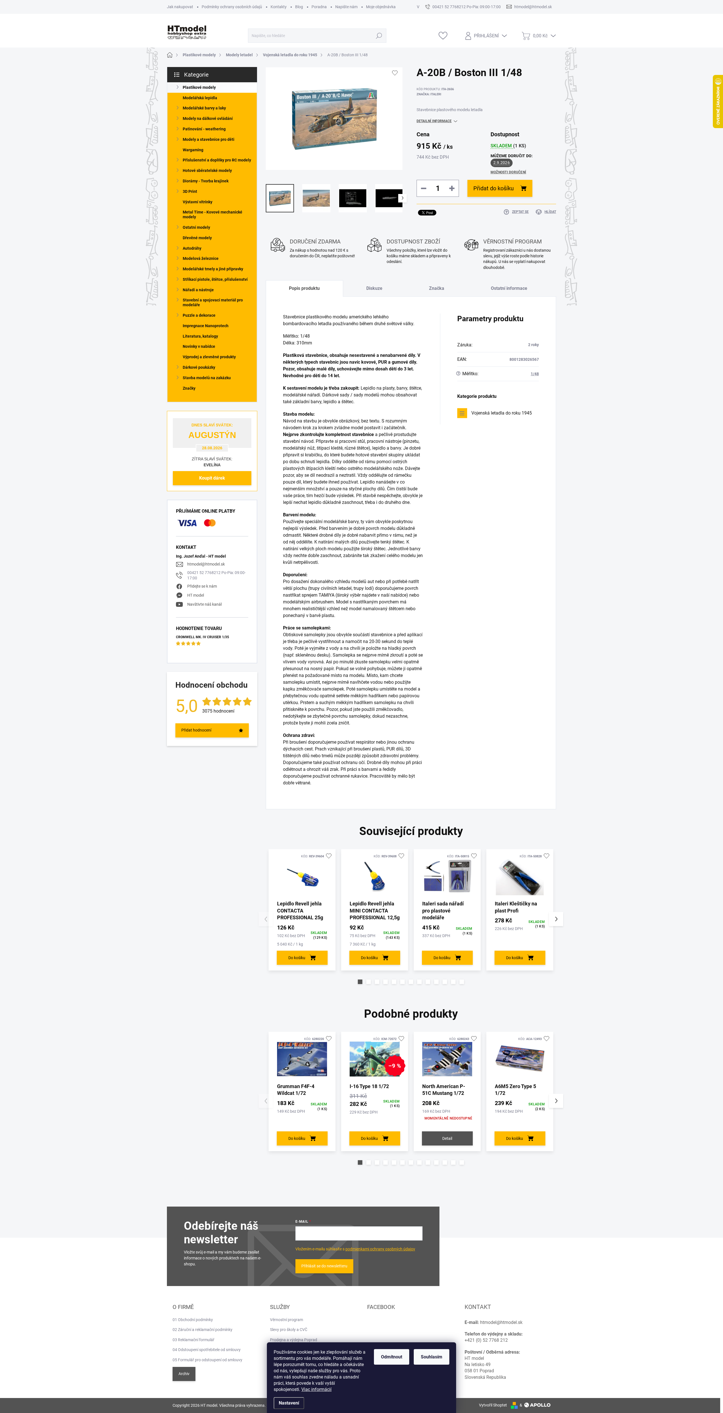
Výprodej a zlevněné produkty (209, 357)
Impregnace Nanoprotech (205, 325)
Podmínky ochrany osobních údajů (232, 7)
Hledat (379, 35)
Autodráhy (192, 248)
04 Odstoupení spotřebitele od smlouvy (207, 1349)
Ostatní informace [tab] (509, 288)
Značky (189, 388)
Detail (447, 1138)
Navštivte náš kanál (204, 604)
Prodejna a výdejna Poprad (293, 1340)
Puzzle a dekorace (199, 315)
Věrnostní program (286, 1319)
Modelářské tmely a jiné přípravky (213, 269)
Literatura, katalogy (200, 336)
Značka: (429, 94)
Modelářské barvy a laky (204, 108)
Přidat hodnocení (196, 730)
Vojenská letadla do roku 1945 (501, 413)
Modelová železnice (201, 258)
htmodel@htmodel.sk (206, 564)
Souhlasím (431, 1357)
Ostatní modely (196, 227)
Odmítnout (391, 1357)
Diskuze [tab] (374, 288)
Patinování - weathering (204, 129)
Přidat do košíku (493, 188)
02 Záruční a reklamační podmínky (202, 1329)
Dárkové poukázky (199, 367)
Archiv (184, 1373)
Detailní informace (434, 121)
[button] (360, 981)
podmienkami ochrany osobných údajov (380, 1249)
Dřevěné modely (197, 238)
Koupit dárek (212, 478)
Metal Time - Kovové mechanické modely (212, 214)
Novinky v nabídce (199, 346)
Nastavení (289, 1403)
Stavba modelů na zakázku (207, 378)
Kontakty (279, 7)
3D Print (190, 191)
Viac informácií (316, 1389)
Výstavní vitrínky (197, 202)
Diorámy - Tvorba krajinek (205, 181)
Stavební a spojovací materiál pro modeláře (213, 302)
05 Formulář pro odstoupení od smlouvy (207, 1360)
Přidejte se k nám (202, 586)
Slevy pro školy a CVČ (288, 1329)
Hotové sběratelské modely (207, 170)
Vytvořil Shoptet (493, 1405)
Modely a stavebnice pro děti (208, 139)
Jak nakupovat (180, 7)
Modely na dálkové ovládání (208, 118)
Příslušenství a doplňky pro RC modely (217, 160)
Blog (299, 7)
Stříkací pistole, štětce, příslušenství (215, 279)
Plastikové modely (199, 87)
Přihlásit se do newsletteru (324, 1266)
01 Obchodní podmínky (193, 1319)
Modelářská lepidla (200, 98)
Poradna (319, 7)
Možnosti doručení (508, 172)
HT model (195, 595)
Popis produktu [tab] (304, 288)
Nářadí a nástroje (198, 290)
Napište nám (346, 7)
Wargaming (193, 150)
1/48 (535, 374)
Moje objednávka (381, 7)
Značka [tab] (436, 288)
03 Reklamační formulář (193, 1340)
